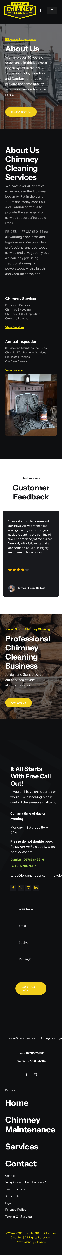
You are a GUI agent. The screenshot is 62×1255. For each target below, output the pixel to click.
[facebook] (41, 10)
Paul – (31, 1053)
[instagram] (28, 888)
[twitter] (21, 888)
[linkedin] (36, 888)
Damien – (30, 1061)
